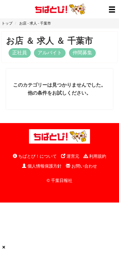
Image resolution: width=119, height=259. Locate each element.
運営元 (72, 156)
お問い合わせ (83, 166)
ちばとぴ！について (37, 156)
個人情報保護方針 (44, 166)
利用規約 (97, 156)
